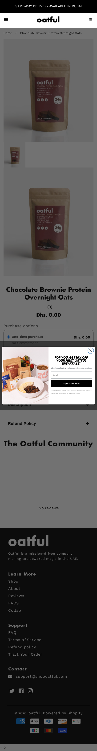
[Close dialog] (91, 351)
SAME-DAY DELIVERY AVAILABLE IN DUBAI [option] (48, 6)
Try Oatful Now (71, 383)
